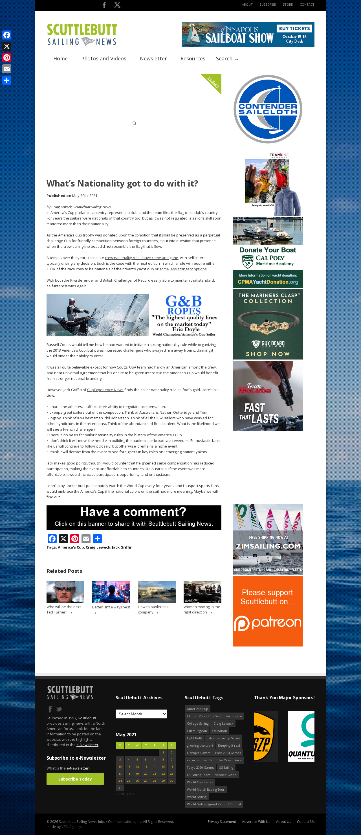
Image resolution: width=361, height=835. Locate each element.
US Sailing (226, 767)
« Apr (120, 794)
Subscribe (268, 4)
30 (171, 781)
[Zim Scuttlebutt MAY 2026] (268, 573)
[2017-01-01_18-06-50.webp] (284, 736)
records (193, 760)
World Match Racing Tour (205, 789)
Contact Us (305, 821)
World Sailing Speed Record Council (214, 804)
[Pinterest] (6, 57)
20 (146, 773)
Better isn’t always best (111, 607)
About (247, 4)
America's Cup (71, 547)
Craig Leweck (98, 547)
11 (128, 766)
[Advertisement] (268, 467)
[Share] (6, 80)
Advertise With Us (256, 821)
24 (120, 781)
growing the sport (200, 745)
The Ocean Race (229, 760)
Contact (307, 4)
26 (137, 781)
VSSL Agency (71, 826)
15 (163, 766)
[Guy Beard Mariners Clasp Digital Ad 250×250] (268, 358)
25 (128, 781)
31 (120, 788)
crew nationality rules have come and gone (141, 257)
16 (171, 766)
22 (163, 773)
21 (154, 773)
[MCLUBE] (268, 430)
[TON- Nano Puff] (268, 214)
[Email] (6, 68)
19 (137, 773)
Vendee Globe (226, 775)
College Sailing (198, 723)
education (219, 731)
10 (120, 766)
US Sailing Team (198, 775)
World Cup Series (200, 782)
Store (288, 4)
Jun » (130, 794)
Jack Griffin (122, 547)
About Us (283, 821)
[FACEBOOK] (104, 6)
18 (128, 773)
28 (154, 781)
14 (154, 766)
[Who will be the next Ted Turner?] (65, 601)
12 (137, 766)
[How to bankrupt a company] (157, 601)
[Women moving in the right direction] (202, 601)
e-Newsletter (87, 744)
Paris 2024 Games (228, 753)
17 (120, 773)
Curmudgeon (197, 731)
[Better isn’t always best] (111, 601)
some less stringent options (183, 268)
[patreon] (268, 645)
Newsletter (153, 58)
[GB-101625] (134, 335)
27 (146, 781)
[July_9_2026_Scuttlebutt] (268, 286)
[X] (6, 46)
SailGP (208, 760)
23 (171, 773)
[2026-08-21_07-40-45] (248, 45)
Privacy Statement (222, 821)
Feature (214, 82)
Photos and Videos (103, 58)
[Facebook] (6, 35)
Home (60, 58)
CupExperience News (105, 389)
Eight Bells (194, 738)
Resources (192, 58)
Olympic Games (198, 753)
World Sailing (196, 797)
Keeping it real (229, 745)
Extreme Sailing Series (223, 738)
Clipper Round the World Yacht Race (214, 716)
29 (163, 781)
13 (146, 766)
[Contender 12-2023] (268, 143)
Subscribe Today (75, 779)
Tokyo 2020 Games (200, 767)
